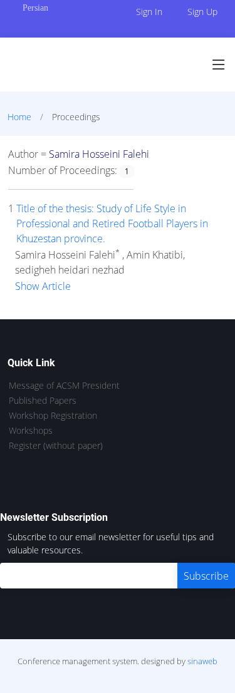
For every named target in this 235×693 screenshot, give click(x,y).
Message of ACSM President (64, 385)
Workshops (31, 430)
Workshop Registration (53, 415)
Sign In (149, 12)
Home (19, 117)
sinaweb (202, 661)
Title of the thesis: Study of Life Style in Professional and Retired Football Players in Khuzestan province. (112, 223)
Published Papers (42, 400)
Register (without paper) (56, 445)
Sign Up (202, 12)
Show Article (43, 286)
